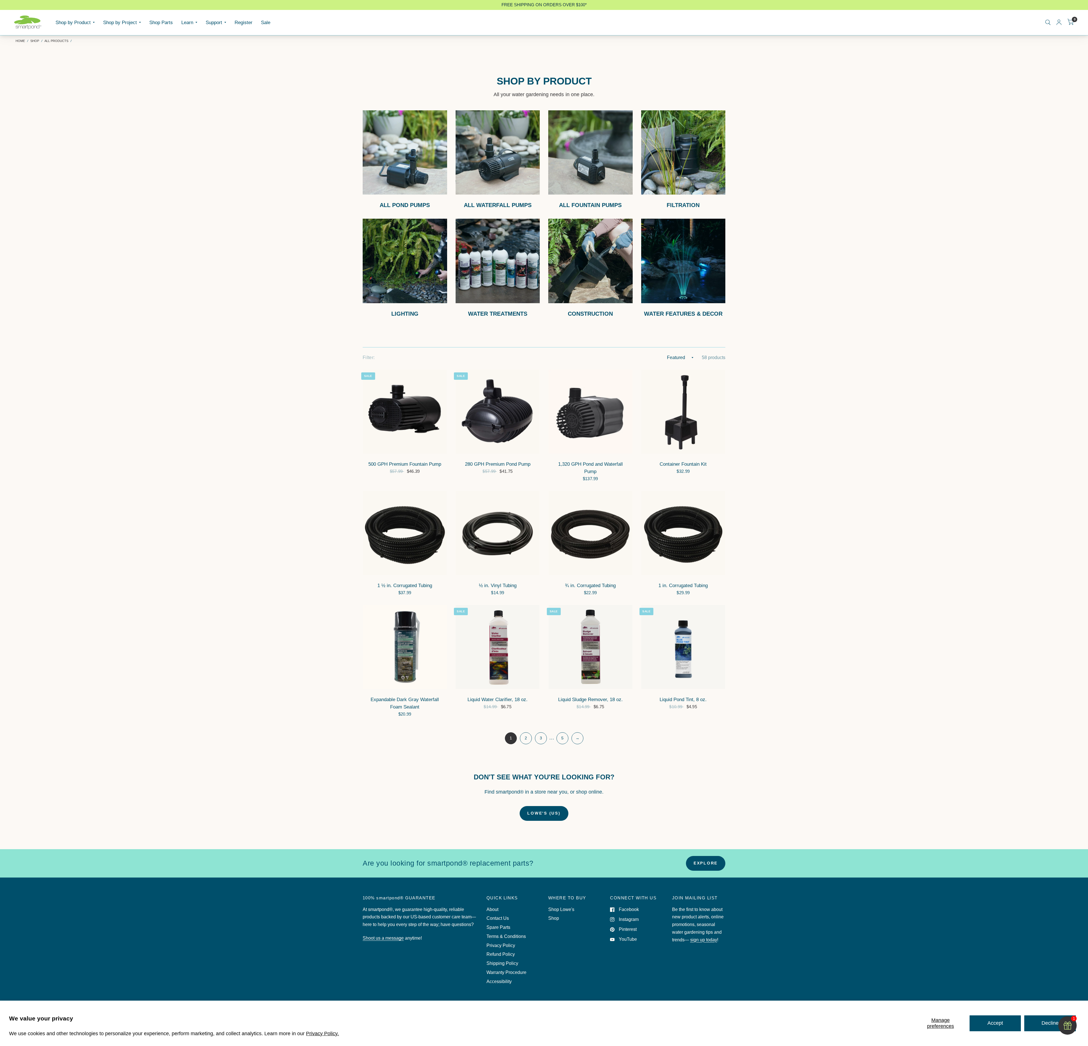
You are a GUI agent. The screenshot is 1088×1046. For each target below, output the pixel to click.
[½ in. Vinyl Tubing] (497, 533)
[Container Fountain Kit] (683, 412)
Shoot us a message (383, 938)
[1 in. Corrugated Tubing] (683, 533)
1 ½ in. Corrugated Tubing (404, 585)
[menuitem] (75, 22)
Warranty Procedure (506, 972)
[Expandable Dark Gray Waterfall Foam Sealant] (405, 647)
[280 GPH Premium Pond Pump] (497, 412)
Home (20, 41)
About (492, 909)
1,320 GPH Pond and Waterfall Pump (590, 467)
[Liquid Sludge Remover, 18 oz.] (590, 647)
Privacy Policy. (322, 1033)
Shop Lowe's (561, 909)
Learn (187, 22)
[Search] (1047, 22)
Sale (265, 22)
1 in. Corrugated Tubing (683, 585)
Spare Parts (498, 927)
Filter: (369, 357)
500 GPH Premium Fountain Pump (404, 464)
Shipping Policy (502, 963)
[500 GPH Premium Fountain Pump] (405, 412)
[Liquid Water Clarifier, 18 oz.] (497, 647)
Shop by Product (73, 22)
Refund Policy (500, 954)
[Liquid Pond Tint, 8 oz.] (683, 647)
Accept (995, 1023)
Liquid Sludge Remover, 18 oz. (590, 699)
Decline (1050, 1023)
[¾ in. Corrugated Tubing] (590, 533)
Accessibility (499, 981)
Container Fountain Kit (683, 464)
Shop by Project (120, 22)
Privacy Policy (500, 945)
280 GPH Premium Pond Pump (497, 464)
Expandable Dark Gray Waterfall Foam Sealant (405, 703)
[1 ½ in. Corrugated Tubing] (405, 533)
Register (243, 22)
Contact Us (497, 918)
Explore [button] (706, 863)
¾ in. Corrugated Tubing (590, 585)
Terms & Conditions (506, 936)
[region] (544, 5)
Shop (34, 41)
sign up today (703, 939)
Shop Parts (161, 22)
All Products (56, 41)
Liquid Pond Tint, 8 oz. (683, 699)
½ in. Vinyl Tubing (498, 585)
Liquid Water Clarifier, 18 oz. (498, 699)
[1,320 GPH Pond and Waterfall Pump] (590, 412)
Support (214, 22)
